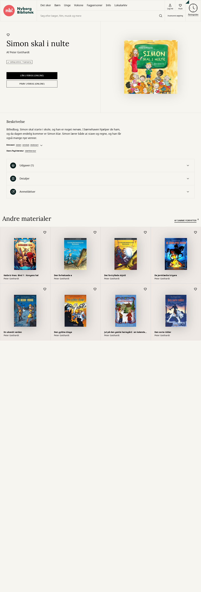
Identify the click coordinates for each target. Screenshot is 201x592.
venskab (25, 145)
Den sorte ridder (163, 332)
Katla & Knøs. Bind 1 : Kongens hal (21, 275)
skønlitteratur (30, 151)
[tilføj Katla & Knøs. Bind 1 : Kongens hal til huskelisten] (45, 232)
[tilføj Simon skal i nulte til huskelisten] (8, 35)
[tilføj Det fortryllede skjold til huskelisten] (145, 232)
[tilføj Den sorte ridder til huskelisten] (195, 289)
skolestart (34, 145)
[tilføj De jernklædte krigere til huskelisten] (195, 232)
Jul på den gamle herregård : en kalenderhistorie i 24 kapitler (125, 332)
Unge (67, 5)
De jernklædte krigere (166, 275)
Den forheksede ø (63, 275)
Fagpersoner (94, 5)
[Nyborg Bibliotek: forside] (18, 10)
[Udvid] (41, 145)
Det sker (45, 5)
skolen (18, 145)
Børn (57, 5)
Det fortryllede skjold (115, 275)
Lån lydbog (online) (32, 75)
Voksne (78, 5)
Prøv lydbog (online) (31, 83)
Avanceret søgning (175, 16)
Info (108, 5)
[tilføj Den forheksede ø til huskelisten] (95, 232)
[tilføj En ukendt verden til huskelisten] (45, 289)
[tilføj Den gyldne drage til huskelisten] (95, 289)
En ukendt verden (13, 332)
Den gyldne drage (63, 332)
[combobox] (101, 16)
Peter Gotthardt (20, 52)
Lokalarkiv (120, 5)
